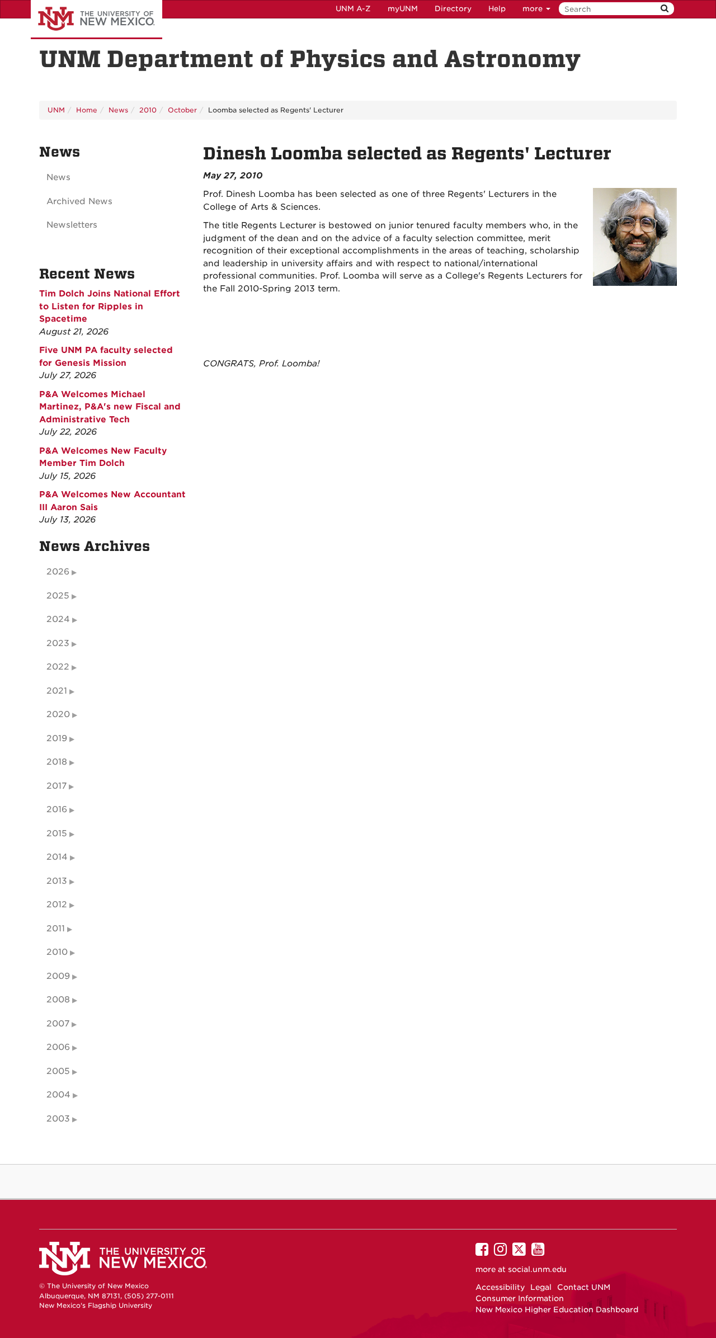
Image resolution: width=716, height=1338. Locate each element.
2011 (55, 929)
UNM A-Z (353, 8)
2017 (56, 786)
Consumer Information (519, 1298)
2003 (58, 1119)
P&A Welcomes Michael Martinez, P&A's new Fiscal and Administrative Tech (110, 407)
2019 (56, 738)
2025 (57, 596)
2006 (58, 1047)
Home (86, 110)
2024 (58, 619)
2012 (56, 904)
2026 (57, 572)
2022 (57, 667)
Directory (453, 8)
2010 (148, 110)
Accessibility (500, 1287)
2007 (57, 1024)
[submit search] (664, 8)
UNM (56, 110)
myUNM (403, 8)
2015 (56, 833)
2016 (56, 809)
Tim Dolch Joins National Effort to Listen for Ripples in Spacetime (109, 306)
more (533, 8)
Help (497, 8)
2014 (57, 857)
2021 (56, 691)
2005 (58, 1071)
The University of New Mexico (96, 19)
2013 (56, 881)
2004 (58, 1095)
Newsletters (71, 225)
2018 (56, 762)
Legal (541, 1287)
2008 (58, 1000)
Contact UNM (583, 1287)
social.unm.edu (537, 1269)
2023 (57, 643)
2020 (58, 714)
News (118, 110)
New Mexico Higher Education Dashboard (556, 1309)
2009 (58, 976)
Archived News (79, 201)
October (182, 110)
